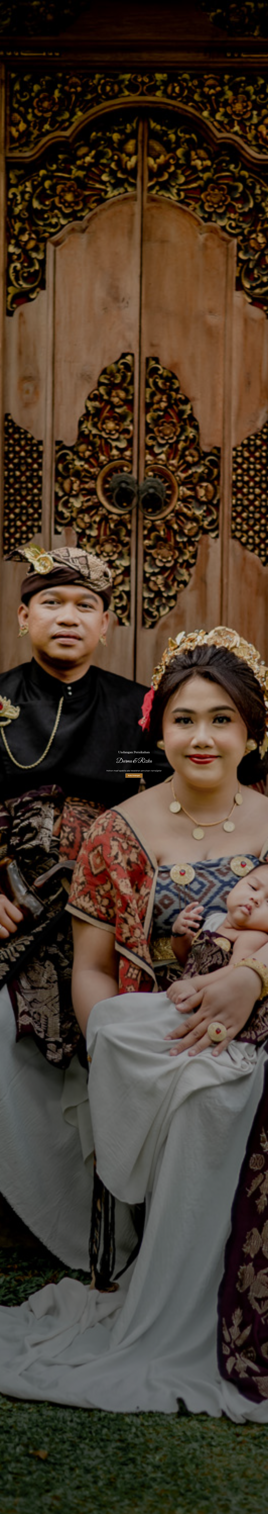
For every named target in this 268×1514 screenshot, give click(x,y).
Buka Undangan (134, 776)
